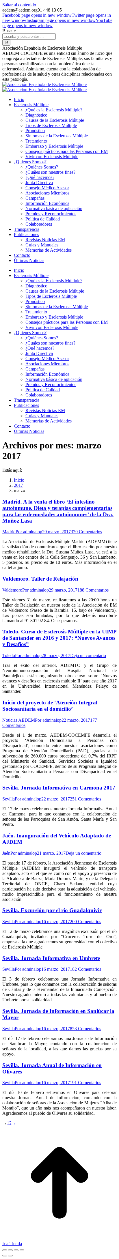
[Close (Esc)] (4, 1250)
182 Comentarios (85, 969)
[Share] (10, 1250)
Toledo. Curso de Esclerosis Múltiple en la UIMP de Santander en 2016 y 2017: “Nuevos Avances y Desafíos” (59, 637)
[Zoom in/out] (22, 1250)
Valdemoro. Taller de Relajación (40, 579)
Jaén (6, 853)
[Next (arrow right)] (10, 1255)
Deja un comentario (88, 655)
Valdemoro (12, 590)
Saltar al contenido (19, 4)
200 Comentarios (85, 921)
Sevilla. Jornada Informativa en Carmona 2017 (58, 788)
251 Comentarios (85, 798)
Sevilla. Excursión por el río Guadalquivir (52, 910)
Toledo (8, 655)
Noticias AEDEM (18, 720)
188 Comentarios (93, 590)
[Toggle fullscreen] (16, 1250)
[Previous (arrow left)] (4, 1255)
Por (29, 531)
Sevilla (8, 798)
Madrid (9, 531)
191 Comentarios (85, 1082)
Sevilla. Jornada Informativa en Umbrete (51, 958)
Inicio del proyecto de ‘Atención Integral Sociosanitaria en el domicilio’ (49, 705)
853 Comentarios (85, 1028)
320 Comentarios (86, 531)
